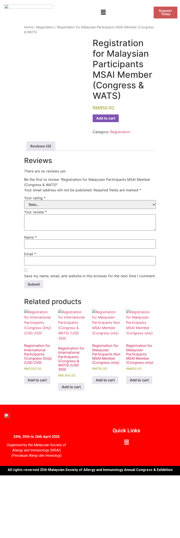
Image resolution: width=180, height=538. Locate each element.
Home (28, 27)
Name (30, 237)
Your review (35, 212)
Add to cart (105, 118)
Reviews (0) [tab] (40, 146)
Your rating (34, 198)
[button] (103, 12)
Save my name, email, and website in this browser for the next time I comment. (90, 276)
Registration (45, 27)
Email (30, 254)
